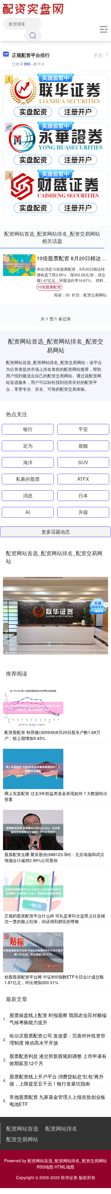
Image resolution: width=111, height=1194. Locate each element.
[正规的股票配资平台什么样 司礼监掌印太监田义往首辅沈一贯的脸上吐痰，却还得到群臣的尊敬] (33, 890)
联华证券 (69, 1177)
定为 (28, 445)
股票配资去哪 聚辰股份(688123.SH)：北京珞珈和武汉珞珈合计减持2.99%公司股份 (54, 857)
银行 (28, 429)
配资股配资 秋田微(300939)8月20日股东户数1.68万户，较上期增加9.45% (52, 735)
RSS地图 (45, 1167)
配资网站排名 (61, 1128)
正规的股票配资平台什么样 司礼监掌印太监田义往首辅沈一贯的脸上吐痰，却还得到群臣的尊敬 (54, 919)
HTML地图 (64, 1167)
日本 (83, 495)
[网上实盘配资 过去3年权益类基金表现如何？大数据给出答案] (33, 768)
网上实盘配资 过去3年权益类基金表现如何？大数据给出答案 (55, 796)
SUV (83, 462)
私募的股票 (28, 478)
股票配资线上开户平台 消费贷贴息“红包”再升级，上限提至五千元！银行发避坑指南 (56, 1080)
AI (27, 512)
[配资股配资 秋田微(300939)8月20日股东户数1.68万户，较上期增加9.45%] (33, 707)
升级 (83, 512)
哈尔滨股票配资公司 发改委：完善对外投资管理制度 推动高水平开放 (57, 1039)
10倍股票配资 (49, 287)
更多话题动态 (55, 531)
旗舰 (83, 445)
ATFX (83, 478)
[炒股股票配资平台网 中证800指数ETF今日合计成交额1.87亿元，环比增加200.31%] (33, 951)
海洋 (28, 462)
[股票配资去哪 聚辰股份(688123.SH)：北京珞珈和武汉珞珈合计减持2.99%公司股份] (33, 829)
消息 (28, 495)
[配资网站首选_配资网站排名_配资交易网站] (33, 8)
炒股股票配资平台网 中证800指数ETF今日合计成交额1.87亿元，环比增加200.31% (54, 980)
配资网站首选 (22, 1128)
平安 (83, 429)
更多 (98, 55)
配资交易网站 (22, 1139)
